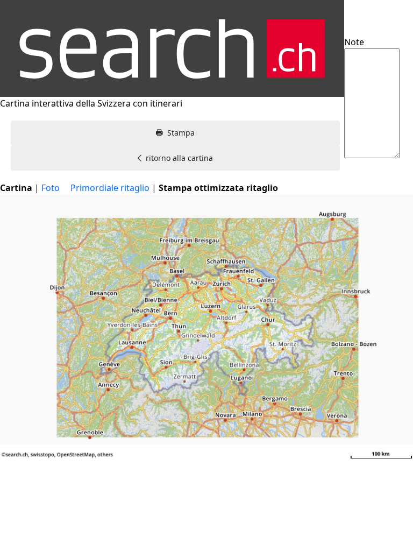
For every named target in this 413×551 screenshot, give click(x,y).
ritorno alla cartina (179, 158)
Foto (50, 188)
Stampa (181, 133)
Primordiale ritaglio (109, 188)
